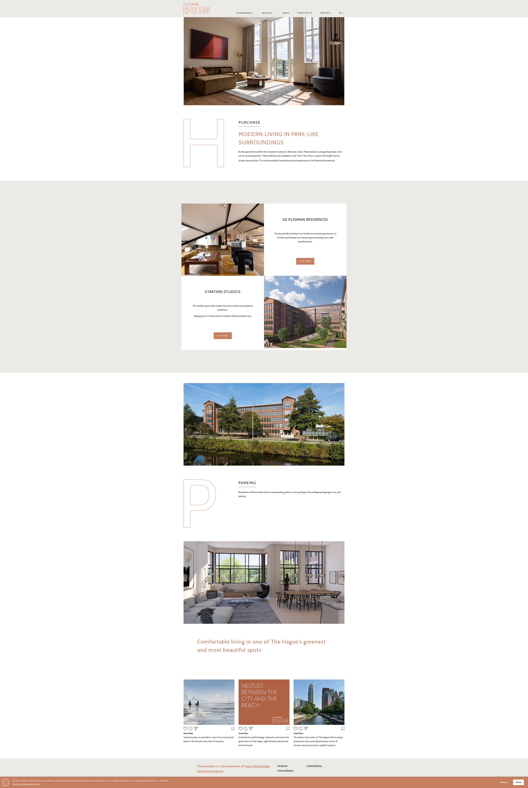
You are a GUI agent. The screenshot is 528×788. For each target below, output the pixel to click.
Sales (286, 13)
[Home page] (196, 8)
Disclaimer (282, 766)
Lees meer (305, 261)
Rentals (267, 13)
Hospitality (305, 13)
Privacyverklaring (285, 770)
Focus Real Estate (257, 766)
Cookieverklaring (314, 766)
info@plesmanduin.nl (210, 771)
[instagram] (209, 702)
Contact (325, 13)
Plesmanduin (244, 13)
